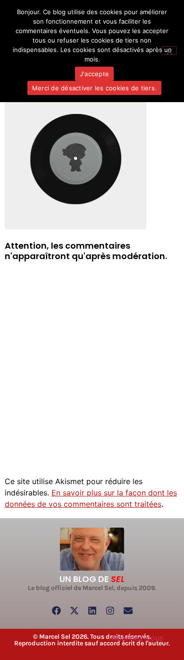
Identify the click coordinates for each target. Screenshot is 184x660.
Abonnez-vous (137, 638)
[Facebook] (56, 611)
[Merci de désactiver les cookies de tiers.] (169, 50)
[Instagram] (110, 611)
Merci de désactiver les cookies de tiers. (94, 88)
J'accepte (94, 74)
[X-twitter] (74, 611)
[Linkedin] (92, 611)
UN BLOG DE (92, 579)
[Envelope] (128, 611)
